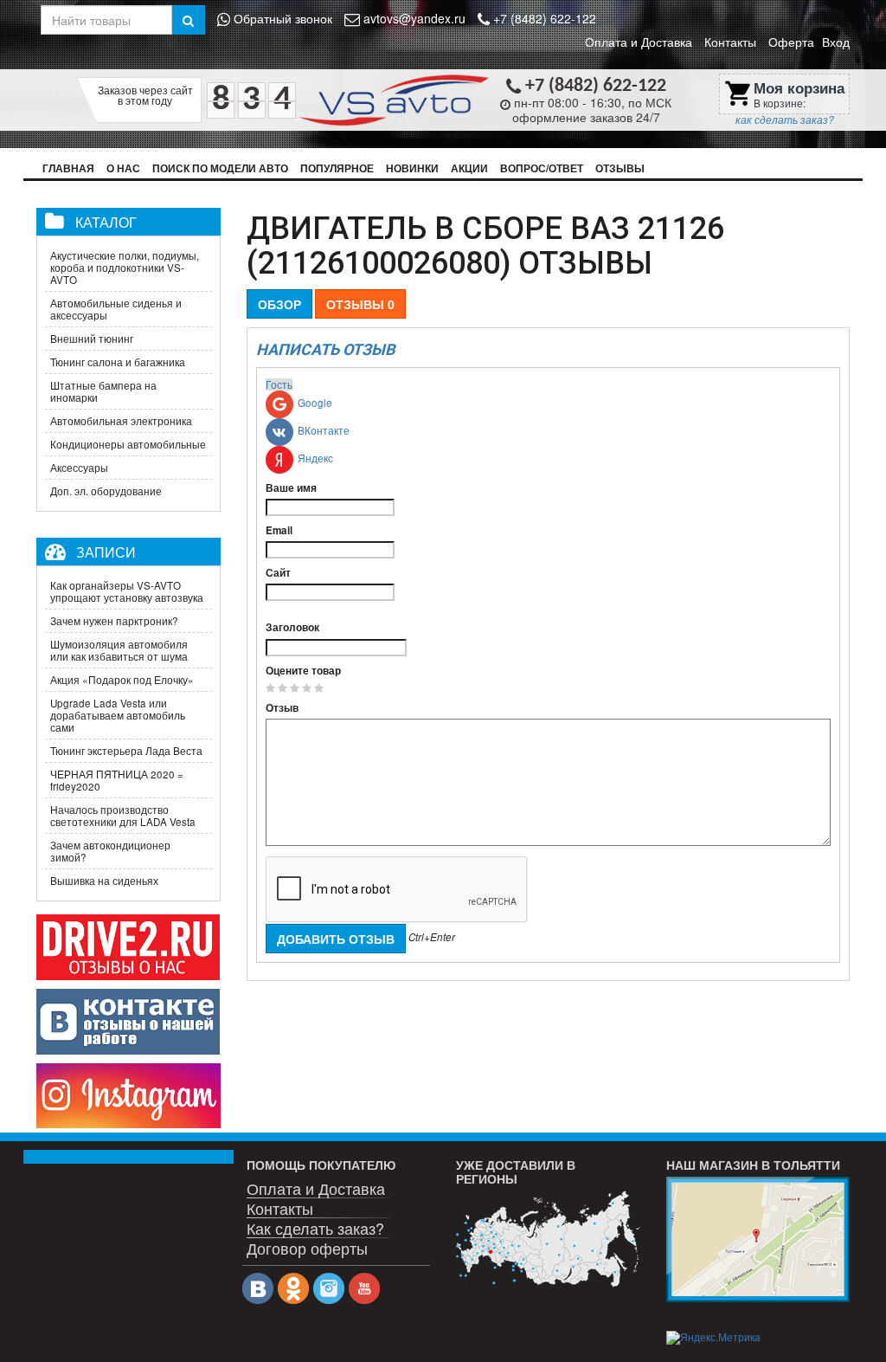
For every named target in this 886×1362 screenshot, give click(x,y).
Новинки (412, 168)
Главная (68, 168)
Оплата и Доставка (638, 41)
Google (315, 403)
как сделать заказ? (784, 119)
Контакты (730, 41)
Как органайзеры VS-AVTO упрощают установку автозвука (126, 591)
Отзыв (282, 708)
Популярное (337, 168)
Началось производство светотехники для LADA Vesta (123, 816)
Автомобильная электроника (121, 421)
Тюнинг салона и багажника (117, 362)
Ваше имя (291, 488)
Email (279, 531)
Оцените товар (303, 671)
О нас (123, 168)
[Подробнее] (548, 1239)
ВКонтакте (324, 430)
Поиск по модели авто (220, 168)
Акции (469, 168)
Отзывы (620, 168)
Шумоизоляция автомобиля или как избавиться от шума (119, 650)
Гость (279, 384)
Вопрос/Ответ (541, 168)
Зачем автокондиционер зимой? (110, 851)
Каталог (106, 221)
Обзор (279, 304)
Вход (836, 41)
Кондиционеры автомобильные (128, 444)
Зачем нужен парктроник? (114, 621)
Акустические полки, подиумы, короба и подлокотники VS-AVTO (124, 268)
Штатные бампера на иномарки (103, 391)
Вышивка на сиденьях (104, 881)
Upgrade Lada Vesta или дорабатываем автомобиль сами (117, 715)
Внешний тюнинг (91, 338)
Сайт (278, 573)
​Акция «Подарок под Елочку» (122, 680)
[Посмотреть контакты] (758, 1239)
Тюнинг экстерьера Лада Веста (126, 751)
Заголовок (292, 628)
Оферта (791, 41)
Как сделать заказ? (315, 1226)
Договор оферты (307, 1246)
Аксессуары (79, 467)
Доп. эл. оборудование (106, 491)
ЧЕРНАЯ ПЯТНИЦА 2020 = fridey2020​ (116, 780)
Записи (106, 551)
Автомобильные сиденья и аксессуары (116, 309)
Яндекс (315, 458)
